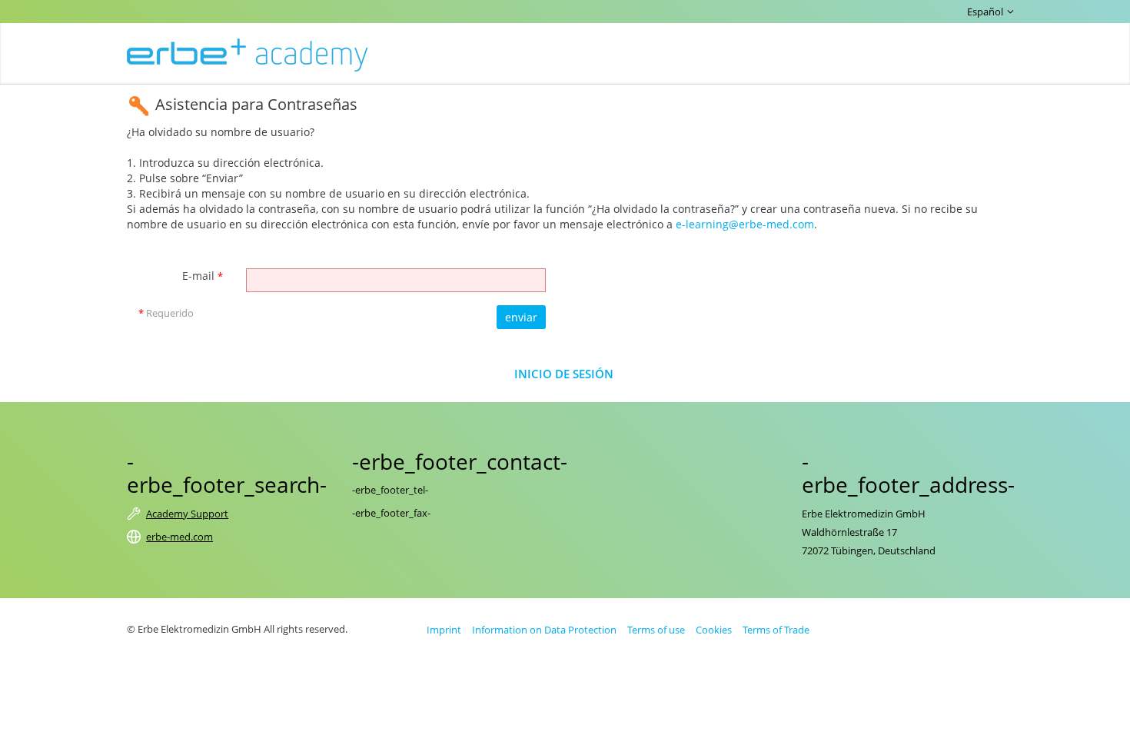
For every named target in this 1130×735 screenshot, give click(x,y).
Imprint (444, 630)
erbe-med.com (179, 537)
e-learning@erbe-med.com (745, 224)
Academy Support (187, 513)
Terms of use (656, 630)
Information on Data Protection (544, 630)
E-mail (202, 275)
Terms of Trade (776, 630)
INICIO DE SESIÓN (563, 374)
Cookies (714, 630)
